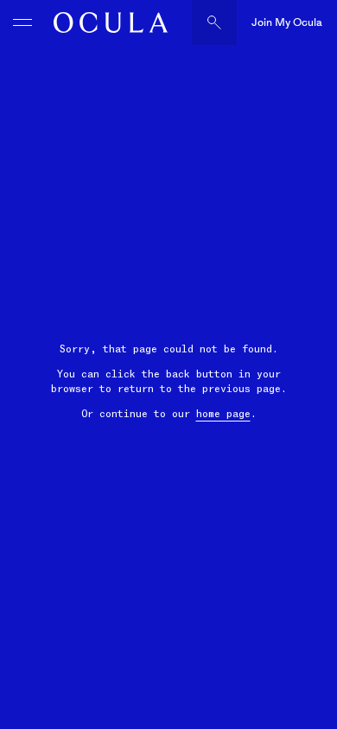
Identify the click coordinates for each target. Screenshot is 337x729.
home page (223, 414)
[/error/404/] (106, 22)
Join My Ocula (286, 22)
